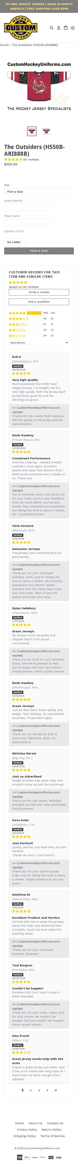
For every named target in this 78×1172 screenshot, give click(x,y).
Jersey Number (13, 200)
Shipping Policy (24, 1136)
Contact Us (55, 1123)
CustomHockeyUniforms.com (42, 1148)
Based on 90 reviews (24, 287)
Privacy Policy (27, 1129)
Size (6, 185)
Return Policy (51, 1129)
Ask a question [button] (39, 301)
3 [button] (39, 1090)
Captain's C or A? (14, 231)
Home (4, 45)
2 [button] (31, 1090)
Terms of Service (52, 1136)
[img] (39, 373)
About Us (35, 1123)
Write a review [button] (39, 292)
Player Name (12, 216)
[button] (13, 159)
